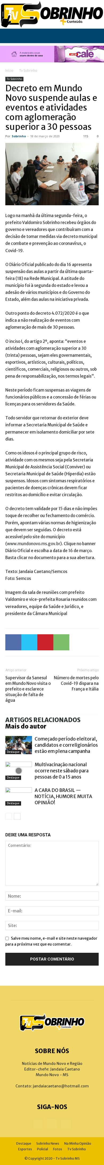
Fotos (57, 1149)
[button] (9, 36)
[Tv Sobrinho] (52, 14)
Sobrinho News (47, 1143)
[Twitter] (29, 642)
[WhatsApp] (61, 642)
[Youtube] (66, 1123)
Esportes (25, 1149)
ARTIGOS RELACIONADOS (43, 720)
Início (9, 70)
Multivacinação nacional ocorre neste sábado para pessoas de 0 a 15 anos (62, 771)
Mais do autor (25, 726)
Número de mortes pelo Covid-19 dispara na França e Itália (76, 683)
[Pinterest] (45, 642)
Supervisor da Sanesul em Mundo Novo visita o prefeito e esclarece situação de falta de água (28, 689)
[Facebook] (13, 642)
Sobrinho (19, 136)
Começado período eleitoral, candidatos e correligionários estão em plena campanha (66, 745)
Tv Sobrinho (28, 70)
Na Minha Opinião (77, 1143)
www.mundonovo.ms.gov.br (33, 543)
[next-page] (17, 816)
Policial (42, 1149)
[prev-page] (8, 816)
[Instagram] (52, 1123)
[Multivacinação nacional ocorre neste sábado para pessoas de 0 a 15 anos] (18, 771)
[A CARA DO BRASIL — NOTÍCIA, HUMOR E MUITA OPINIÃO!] (18, 796)
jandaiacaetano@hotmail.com (61, 1086)
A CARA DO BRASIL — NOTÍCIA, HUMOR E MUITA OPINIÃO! (63, 796)
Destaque (13, 752)
